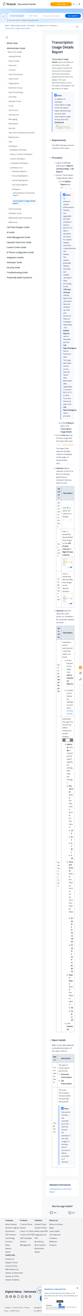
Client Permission (16, 74)
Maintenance (14, 137)
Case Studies (54, 1231)
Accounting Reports (20, 176)
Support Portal (76, 677)
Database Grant (15, 213)
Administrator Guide (18, 25)
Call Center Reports (20, 185)
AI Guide (10, 232)
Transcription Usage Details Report (17, 28)
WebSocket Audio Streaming (20, 218)
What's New (12, 43)
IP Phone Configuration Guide (20, 252)
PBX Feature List (11, 1269)
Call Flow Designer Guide (18, 227)
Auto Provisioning (16, 92)
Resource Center (56, 1224)
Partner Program (12, 1228)
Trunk (11, 106)
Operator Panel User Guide (19, 242)
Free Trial (61, 4)
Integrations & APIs (40, 1236)
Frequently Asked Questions (19, 277)
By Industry (39, 1241)
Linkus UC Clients (27, 1231)
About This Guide (15, 52)
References (13, 222)
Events (8, 1252)
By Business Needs (39, 1250)
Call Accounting (15, 209)
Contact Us (9, 1259)
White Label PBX (41, 1231)
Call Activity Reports (20, 180)
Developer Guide (14, 262)
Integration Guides (15, 257)
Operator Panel (15, 101)
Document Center (27, 4)
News (7, 1245)
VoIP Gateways (26, 1238)
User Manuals (55, 1235)
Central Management (25, 1243)
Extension (13, 65)
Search (75, 15)
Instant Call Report (17, 159)
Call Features (14, 115)
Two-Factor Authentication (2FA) (22, 132)
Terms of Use (17, 1308)
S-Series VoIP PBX (27, 1235)
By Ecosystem (40, 1245)
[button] (5, 43)
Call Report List (42, 25)
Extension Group (15, 88)
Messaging (13, 119)
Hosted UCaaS (40, 1224)
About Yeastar (11, 1224)
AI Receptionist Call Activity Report (60, 1190)
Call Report (31, 25)
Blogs (51, 1228)
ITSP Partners (10, 1235)
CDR (10, 142)
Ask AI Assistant (76, 665)
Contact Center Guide (16, 247)
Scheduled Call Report (19, 163)
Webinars (53, 1241)
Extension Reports (19, 171)
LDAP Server (14, 79)
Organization (14, 83)
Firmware (53, 1238)
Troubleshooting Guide (17, 272)
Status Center (14, 61)
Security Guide (13, 267)
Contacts (12, 70)
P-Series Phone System (26, 1226)
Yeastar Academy (12, 1280)
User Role (12, 97)
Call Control (13, 110)
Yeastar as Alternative (14, 1273)
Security (12, 128)
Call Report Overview (17, 150)
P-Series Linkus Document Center (76, 671)
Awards (8, 1248)
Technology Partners (10, 1240)
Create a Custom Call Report (20, 154)
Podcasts (53, 1245)
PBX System (13, 124)
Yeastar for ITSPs (12, 1276)
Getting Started (15, 56)
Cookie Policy (14, 1311)
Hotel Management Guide (18, 237)
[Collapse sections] (77, 26)
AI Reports (53, 25)
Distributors (10, 1231)
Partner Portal (11, 1266)
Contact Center (41, 1228)
